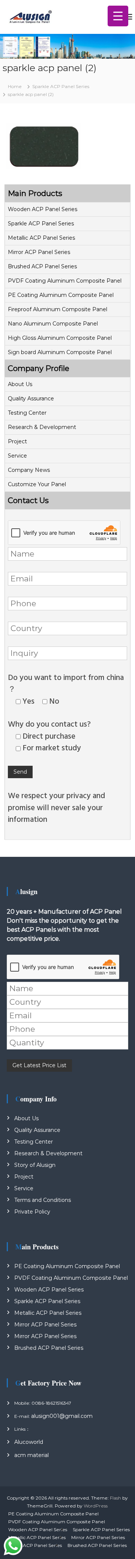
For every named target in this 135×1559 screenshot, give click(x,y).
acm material (31, 1455)
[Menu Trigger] (118, 16)
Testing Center (27, 412)
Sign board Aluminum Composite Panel (60, 352)
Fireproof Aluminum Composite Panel (57, 309)
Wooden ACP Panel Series (42, 209)
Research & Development (42, 427)
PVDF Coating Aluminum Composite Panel (65, 280)
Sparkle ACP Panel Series (41, 223)
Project (17, 441)
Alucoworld (28, 1442)
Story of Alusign (35, 1165)
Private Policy (32, 1211)
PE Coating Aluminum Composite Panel (61, 295)
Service (17, 455)
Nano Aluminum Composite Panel (53, 323)
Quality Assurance (31, 398)
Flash (115, 1498)
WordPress (96, 1506)
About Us (20, 384)
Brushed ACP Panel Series (42, 266)
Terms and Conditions (42, 1200)
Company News (29, 470)
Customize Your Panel (37, 484)
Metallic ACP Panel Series (41, 237)
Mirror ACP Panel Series (39, 252)
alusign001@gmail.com (62, 1416)
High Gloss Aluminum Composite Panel (60, 338)
